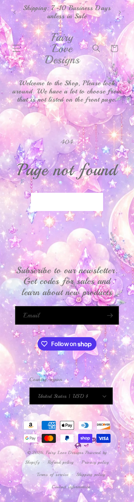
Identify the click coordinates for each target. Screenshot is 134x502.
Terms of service (52, 474)
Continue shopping (67, 202)
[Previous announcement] (14, 12)
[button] (16, 48)
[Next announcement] (120, 12)
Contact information (71, 487)
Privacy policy (95, 462)
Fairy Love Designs (65, 452)
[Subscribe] (110, 315)
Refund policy (61, 462)
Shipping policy (90, 474)
